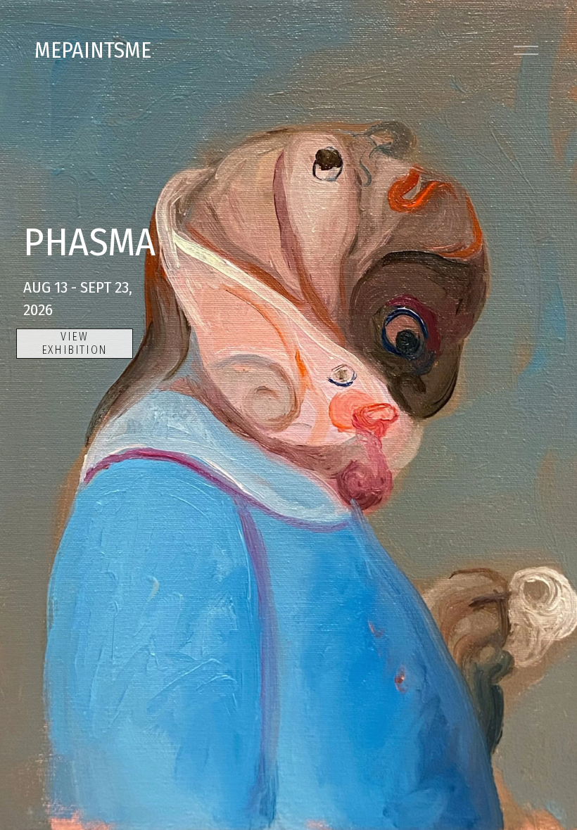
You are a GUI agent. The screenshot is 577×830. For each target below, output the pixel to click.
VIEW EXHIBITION (75, 343)
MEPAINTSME (92, 50)
